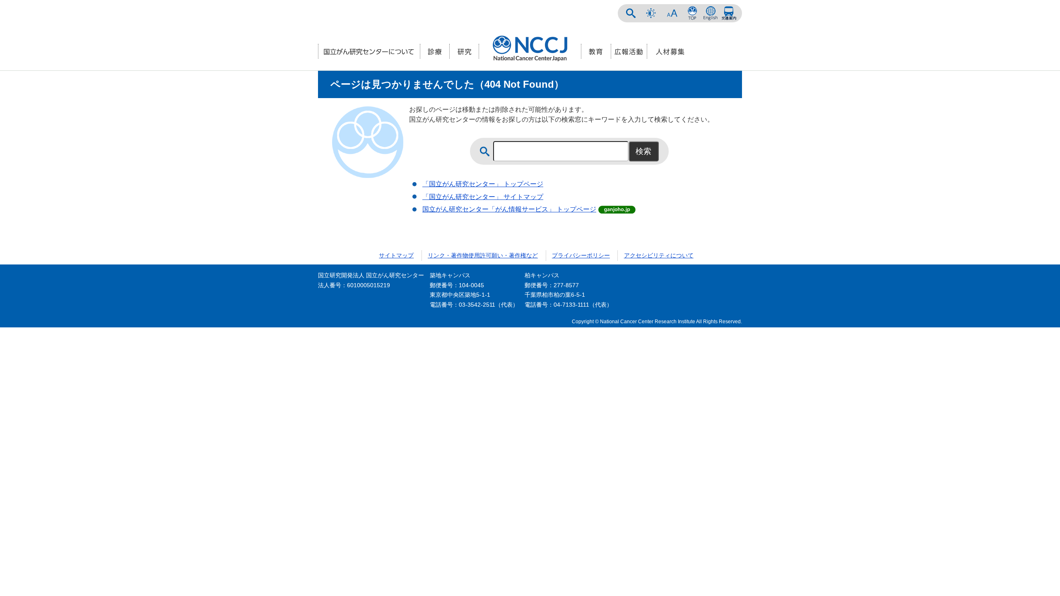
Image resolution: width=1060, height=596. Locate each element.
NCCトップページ (692, 13)
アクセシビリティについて (659, 255)
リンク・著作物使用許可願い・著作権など (483, 255)
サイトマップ (396, 255)
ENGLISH (710, 13)
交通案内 (729, 13)
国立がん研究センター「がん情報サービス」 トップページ (509, 209)
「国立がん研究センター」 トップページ (482, 183)
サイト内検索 (631, 13)
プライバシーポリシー (581, 255)
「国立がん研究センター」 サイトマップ (482, 196)
